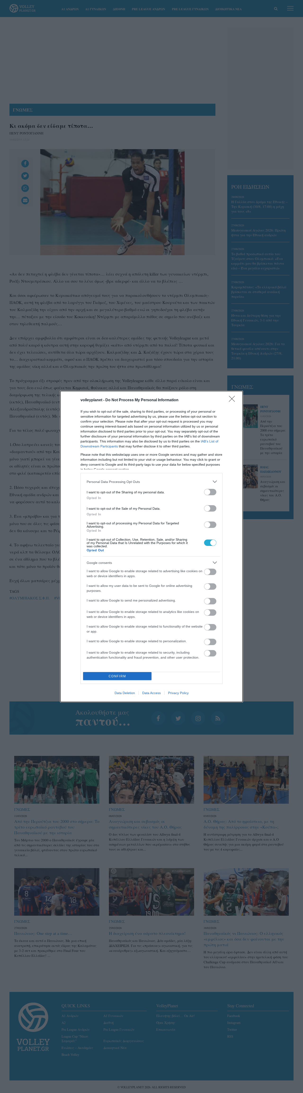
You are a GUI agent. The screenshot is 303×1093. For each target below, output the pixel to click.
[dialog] (151, 546)
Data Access (151, 693)
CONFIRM (117, 676)
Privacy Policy (178, 693)
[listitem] (151, 481)
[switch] (210, 492)
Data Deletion (125, 693)
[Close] (233, 400)
